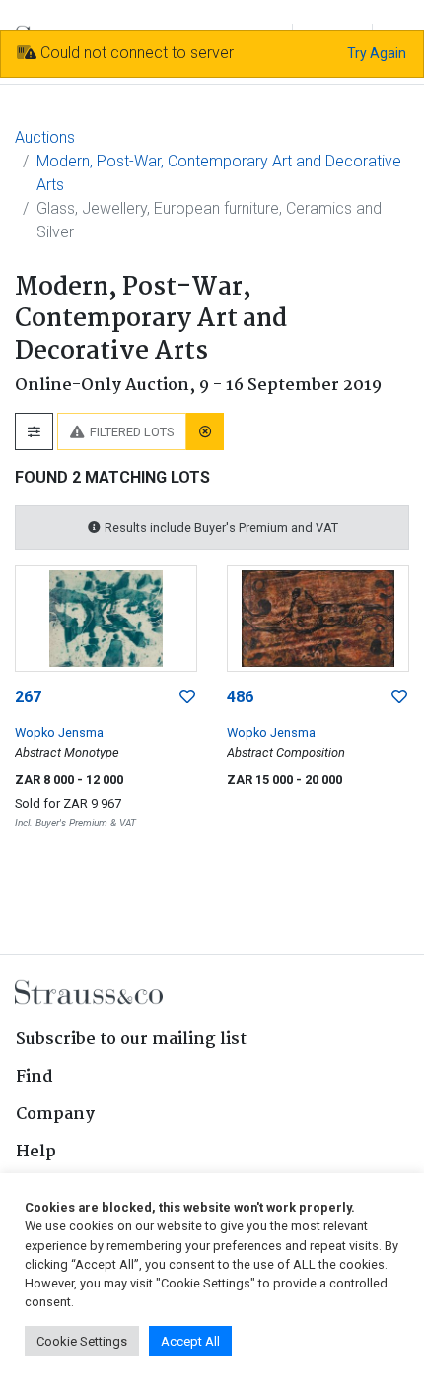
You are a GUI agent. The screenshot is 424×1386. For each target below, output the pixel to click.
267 (28, 697)
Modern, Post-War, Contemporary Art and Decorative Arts (218, 173)
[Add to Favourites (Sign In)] (187, 697)
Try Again (376, 53)
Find (34, 1077)
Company (55, 1114)
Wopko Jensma (59, 732)
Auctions (45, 137)
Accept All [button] (190, 1341)
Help (36, 1152)
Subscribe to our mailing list (131, 1039)
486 (240, 697)
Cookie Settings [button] (81, 1341)
